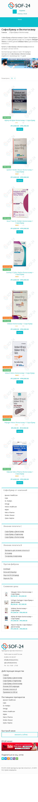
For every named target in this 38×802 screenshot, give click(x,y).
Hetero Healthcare (11, 507)
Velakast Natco (23, 41)
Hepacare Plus (8, 578)
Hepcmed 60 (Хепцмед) (11, 575)
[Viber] (14, 758)
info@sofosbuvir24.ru (11, 660)
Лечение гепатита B (10, 689)
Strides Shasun (9, 515)
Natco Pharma (9, 512)
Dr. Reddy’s (8, 501)
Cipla (6, 498)
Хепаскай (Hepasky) (10, 572)
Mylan (7, 510)
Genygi (7, 504)
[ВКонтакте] (5, 758)
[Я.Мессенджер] (3, 758)
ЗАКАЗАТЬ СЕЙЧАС (21, 735)
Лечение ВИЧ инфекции (11, 686)
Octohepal (6, 569)
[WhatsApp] (17, 758)
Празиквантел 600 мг (10, 692)
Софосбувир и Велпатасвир (14, 537)
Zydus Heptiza (9, 518)
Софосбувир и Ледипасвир (14, 534)
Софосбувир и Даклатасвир (14, 531)
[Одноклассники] (8, 758)
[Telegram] (11, 758)
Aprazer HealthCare (11, 495)
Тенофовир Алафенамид (13, 556)
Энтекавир (8, 553)
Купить (19, 129)
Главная (4, 32)
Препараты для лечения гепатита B (17, 550)
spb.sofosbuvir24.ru (10, 663)
